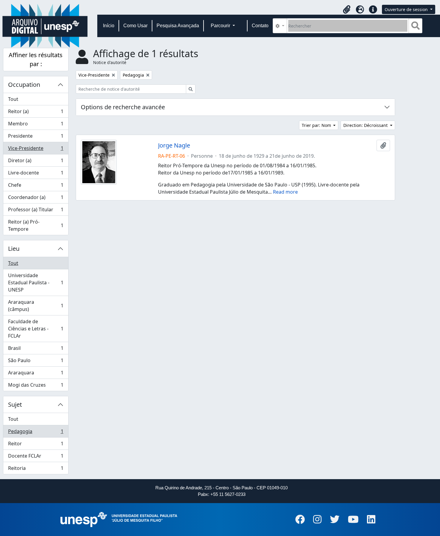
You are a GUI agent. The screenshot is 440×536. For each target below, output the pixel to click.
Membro (35, 125)
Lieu (13, 249)
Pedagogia (35, 433)
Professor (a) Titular (35, 211)
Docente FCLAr (35, 457)
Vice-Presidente (35, 149)
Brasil (35, 349)
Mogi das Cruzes (35, 386)
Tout (13, 99)
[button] (346, 9)
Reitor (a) (35, 113)
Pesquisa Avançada (178, 25)
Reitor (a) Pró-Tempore (35, 225)
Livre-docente (35, 174)
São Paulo (35, 362)
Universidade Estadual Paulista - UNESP (35, 282)
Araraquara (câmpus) (35, 305)
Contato (260, 25)
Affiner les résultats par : (36, 59)
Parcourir (221, 25)
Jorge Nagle (174, 145)
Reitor (35, 445)
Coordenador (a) (35, 199)
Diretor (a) (35, 162)
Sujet (15, 404)
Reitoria (35, 469)
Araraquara (35, 374)
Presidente (35, 137)
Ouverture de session (407, 9)
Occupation (24, 85)
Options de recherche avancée (123, 107)
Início (108, 25)
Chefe (35, 186)
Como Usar (135, 25)
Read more (285, 192)
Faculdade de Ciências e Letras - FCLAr (35, 328)
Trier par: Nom (317, 125)
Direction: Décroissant (366, 125)
